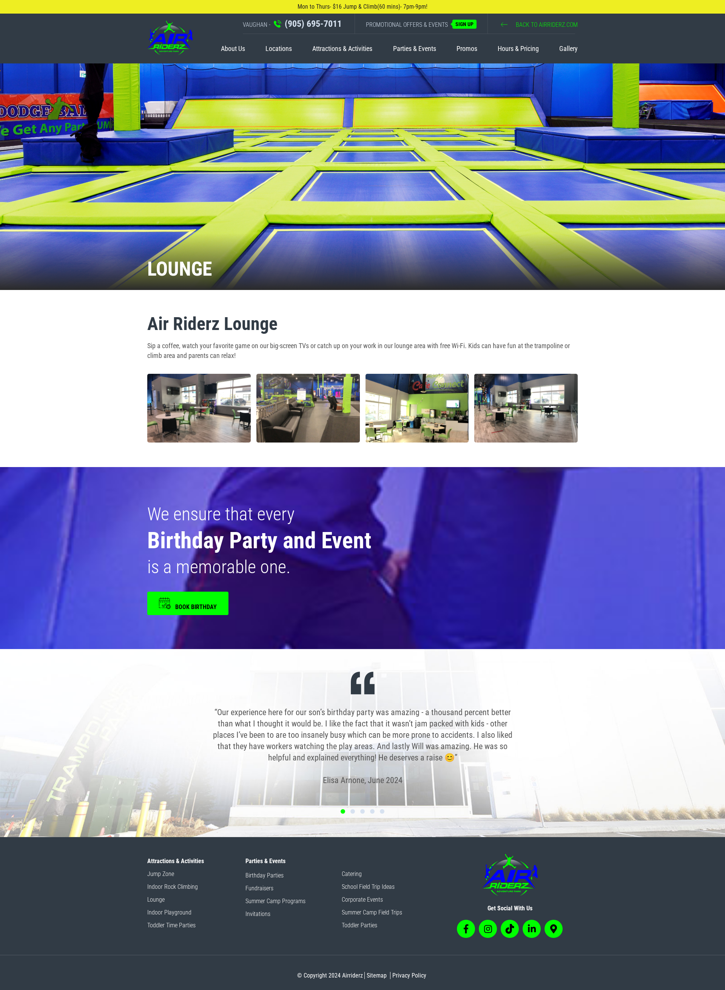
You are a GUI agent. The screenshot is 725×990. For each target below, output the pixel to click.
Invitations (257, 914)
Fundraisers (259, 888)
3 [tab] (362, 811)
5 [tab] (382, 811)
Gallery (568, 48)
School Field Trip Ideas (368, 886)
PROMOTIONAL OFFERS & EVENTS (420, 24)
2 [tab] (352, 811)
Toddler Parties (359, 925)
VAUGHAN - (292, 24)
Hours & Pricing (518, 48)
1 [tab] (343, 811)
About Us (233, 48)
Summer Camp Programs (275, 901)
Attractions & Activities (342, 48)
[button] (199, 408)
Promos (467, 48)
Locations (278, 48)
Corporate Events (362, 899)
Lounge (156, 899)
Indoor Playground (169, 912)
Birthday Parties (264, 875)
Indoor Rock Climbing (172, 886)
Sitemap (377, 975)
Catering (352, 873)
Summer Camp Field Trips (372, 912)
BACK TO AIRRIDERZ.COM (546, 24)
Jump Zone (160, 873)
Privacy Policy (409, 975)
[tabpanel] (362, 729)
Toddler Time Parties (171, 925)
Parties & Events (414, 48)
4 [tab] (372, 811)
